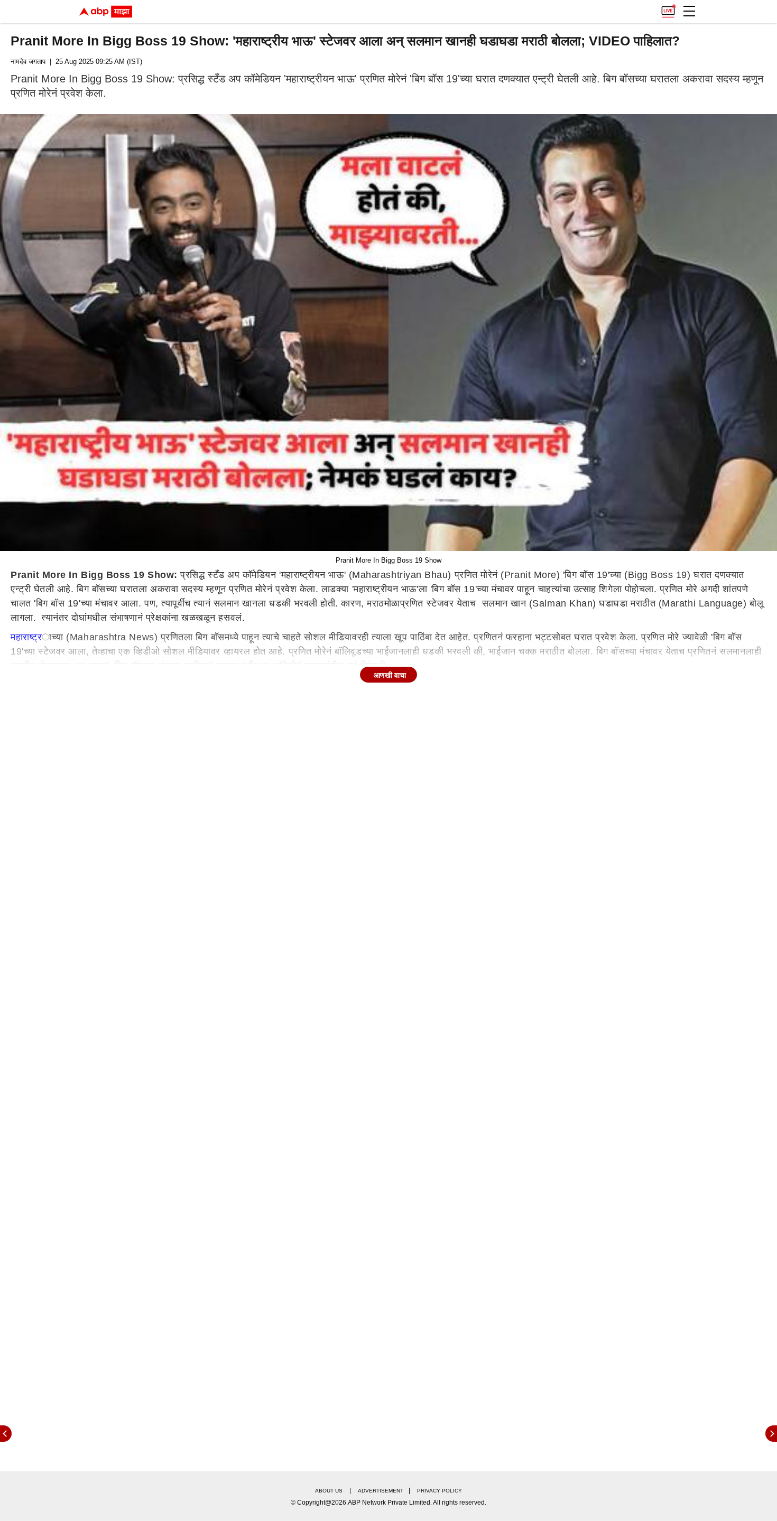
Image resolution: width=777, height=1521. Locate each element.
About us (329, 1491)
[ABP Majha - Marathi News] (105, 11)
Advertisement (380, 1491)
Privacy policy (439, 1491)
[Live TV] (668, 8)
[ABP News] (771, 1433)
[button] (689, 11)
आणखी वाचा (390, 675)
